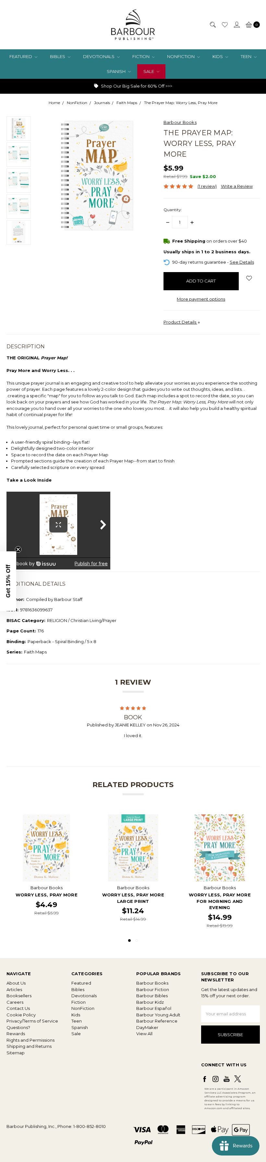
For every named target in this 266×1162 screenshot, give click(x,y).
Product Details (180, 322)
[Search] (212, 24)
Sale (149, 71)
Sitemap (15, 1052)
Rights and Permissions (30, 1040)
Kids (218, 56)
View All (144, 1033)
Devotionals (99, 56)
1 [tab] (129, 940)
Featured (21, 56)
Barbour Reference (156, 1021)
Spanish (117, 71)
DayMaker (147, 1027)
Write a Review (237, 186)
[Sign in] (236, 24)
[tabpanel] (46, 872)
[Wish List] (224, 24)
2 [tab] (137, 940)
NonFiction (181, 56)
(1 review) (207, 186)
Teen (246, 56)
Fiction (141, 56)
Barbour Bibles (152, 995)
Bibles (58, 56)
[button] (8, 581)
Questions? (18, 1027)
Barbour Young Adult (158, 1014)
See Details (242, 262)
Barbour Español (153, 1008)
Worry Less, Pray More (47, 894)
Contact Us (18, 1008)
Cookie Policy (21, 1014)
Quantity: (172, 209)
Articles (14, 989)
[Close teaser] (18, 549)
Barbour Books (152, 983)
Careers (14, 1002)
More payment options (201, 299)
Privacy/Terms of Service (32, 1021)
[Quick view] (75, 818)
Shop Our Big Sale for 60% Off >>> (136, 86)
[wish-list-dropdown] (249, 278)
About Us (16, 983)
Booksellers (18, 995)
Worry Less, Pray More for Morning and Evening (220, 901)
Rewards (15, 1033)
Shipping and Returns (29, 1046)
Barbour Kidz (150, 1002)
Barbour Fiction (152, 989)
